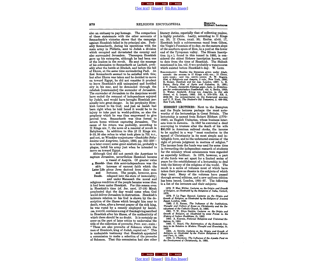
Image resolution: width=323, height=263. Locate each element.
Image (157, 8)
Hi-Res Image (176, 8)
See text (142, 8)
